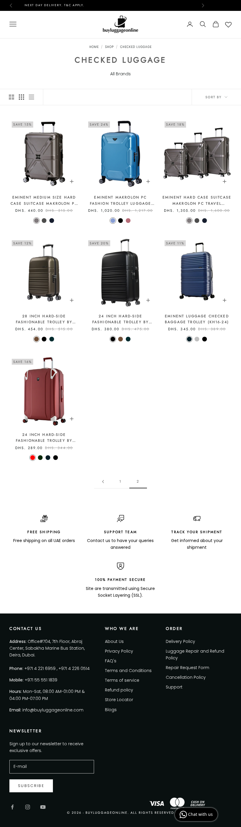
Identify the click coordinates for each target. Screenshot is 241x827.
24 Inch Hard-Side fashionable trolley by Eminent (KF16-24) (44, 438)
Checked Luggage (136, 47)
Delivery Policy (180, 641)
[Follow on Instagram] (28, 807)
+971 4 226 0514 (74, 668)
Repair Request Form (187, 668)
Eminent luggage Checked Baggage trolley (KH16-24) (197, 319)
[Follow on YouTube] (43, 807)
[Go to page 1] (103, 481)
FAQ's (110, 661)
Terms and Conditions (128, 670)
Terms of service (122, 680)
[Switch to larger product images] (11, 97)
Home (94, 47)
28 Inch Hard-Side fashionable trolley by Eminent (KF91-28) (44, 319)
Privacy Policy (119, 651)
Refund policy (119, 690)
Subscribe (31, 785)
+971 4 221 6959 (40, 668)
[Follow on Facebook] (12, 807)
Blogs (111, 710)
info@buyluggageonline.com (52, 710)
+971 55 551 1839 (41, 680)
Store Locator (119, 700)
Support (174, 687)
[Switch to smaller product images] (21, 97)
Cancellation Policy (186, 677)
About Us (114, 641)
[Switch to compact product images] (31, 97)
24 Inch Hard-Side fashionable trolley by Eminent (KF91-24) (120, 319)
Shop (109, 47)
